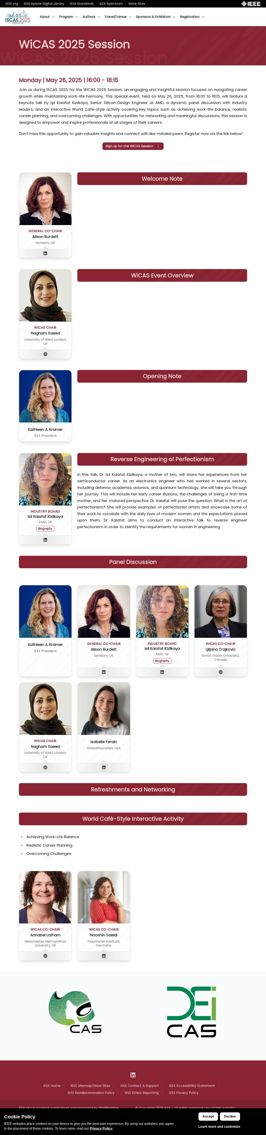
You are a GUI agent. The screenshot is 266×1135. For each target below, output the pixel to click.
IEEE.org (12, 4)
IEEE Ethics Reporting (142, 1093)
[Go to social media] (45, 253)
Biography (45, 529)
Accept (208, 1116)
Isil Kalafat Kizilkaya (45, 516)
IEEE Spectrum (111, 4)
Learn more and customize (219, 1126)
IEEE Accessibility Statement (192, 1086)
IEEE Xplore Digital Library (44, 4)
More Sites (136, 4)
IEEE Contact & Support (140, 1086)
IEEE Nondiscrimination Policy (91, 1093)
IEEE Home (51, 1086)
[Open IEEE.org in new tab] (250, 4)
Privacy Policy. (101, 1128)
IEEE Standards (82, 4)
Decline (230, 1116)
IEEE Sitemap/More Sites (90, 1086)
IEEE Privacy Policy (183, 1093)
